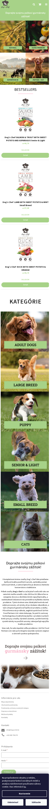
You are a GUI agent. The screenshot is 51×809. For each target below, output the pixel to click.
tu (25, 786)
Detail (25, 155)
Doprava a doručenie (9, 711)
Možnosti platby (7, 714)
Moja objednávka (7, 702)
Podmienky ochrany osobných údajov (15, 708)
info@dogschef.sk (12, 730)
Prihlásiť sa (8, 772)
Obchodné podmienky (9, 705)
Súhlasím (36, 802)
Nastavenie (24, 793)
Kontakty (4, 717)
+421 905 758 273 (12, 735)
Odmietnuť (12, 802)
